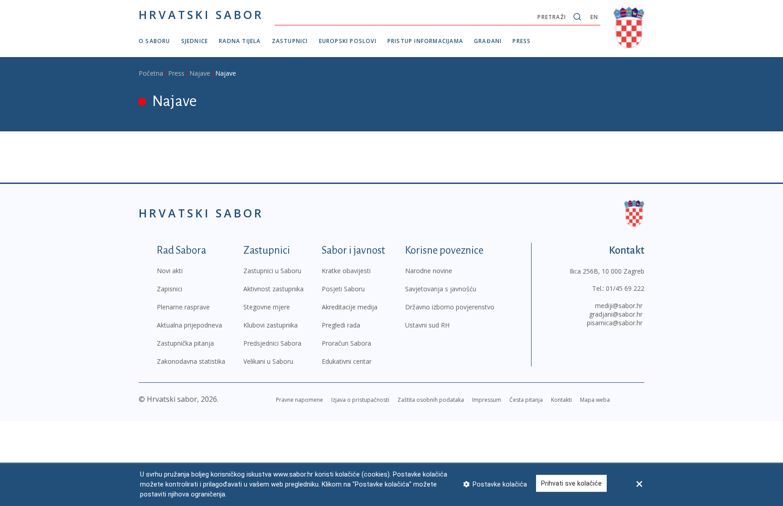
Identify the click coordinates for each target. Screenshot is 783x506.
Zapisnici (169, 288)
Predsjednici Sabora (272, 343)
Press (521, 41)
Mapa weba (595, 400)
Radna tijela (240, 41)
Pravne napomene (299, 400)
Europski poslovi (348, 41)
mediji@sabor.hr (619, 305)
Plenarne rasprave (183, 307)
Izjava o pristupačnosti (360, 400)
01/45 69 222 (625, 288)
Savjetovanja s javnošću (440, 288)
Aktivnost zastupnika (273, 288)
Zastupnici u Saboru (272, 270)
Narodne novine (428, 270)
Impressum (486, 400)
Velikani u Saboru (268, 361)
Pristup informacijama (425, 41)
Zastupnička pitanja (185, 343)
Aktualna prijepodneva (189, 325)
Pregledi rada (341, 325)
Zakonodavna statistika (191, 361)
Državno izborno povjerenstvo (449, 307)
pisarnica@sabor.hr (615, 322)
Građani (488, 41)
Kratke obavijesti (346, 270)
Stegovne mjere (266, 307)
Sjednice (194, 41)
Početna (151, 73)
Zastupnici (290, 41)
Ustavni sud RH (427, 325)
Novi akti (170, 270)
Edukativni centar (347, 361)
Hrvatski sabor (201, 14)
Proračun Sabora (346, 343)
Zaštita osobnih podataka (430, 400)
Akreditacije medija (349, 307)
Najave (199, 73)
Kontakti (561, 400)
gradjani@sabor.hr (616, 314)
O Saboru (154, 41)
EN (594, 17)
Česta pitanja (526, 400)
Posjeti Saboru (343, 288)
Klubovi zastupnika (270, 325)
